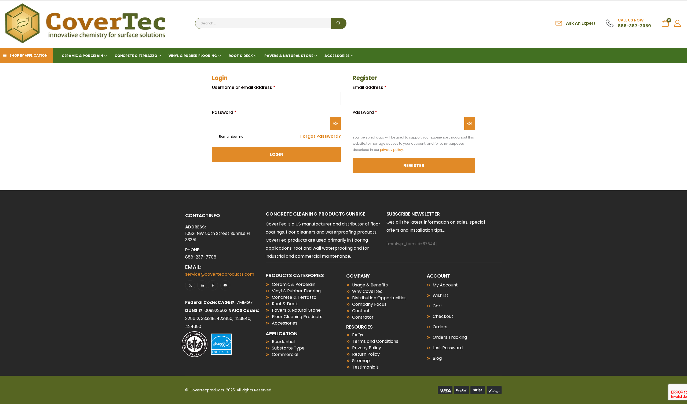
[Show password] (335, 123)
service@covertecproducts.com (219, 274)
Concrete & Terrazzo (136, 55)
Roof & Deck (241, 55)
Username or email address (253, 87)
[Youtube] (225, 285)
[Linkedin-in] (202, 285)
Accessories (337, 55)
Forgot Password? (320, 136)
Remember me (231, 136)
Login (276, 154)
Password (233, 112)
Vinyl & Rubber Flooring (193, 55)
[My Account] (677, 23)
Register (414, 165)
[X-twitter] (190, 285)
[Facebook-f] (213, 285)
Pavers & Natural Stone (288, 55)
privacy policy (391, 149)
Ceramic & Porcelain (82, 55)
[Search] (338, 23)
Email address (379, 87)
